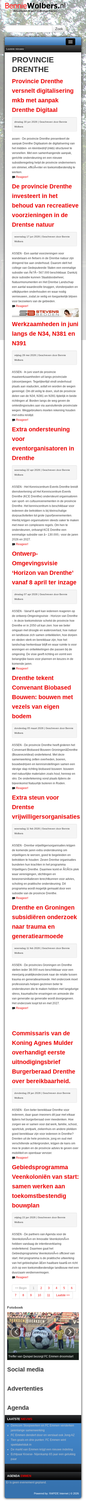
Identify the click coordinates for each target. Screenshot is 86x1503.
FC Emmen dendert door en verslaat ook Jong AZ (43, 1435)
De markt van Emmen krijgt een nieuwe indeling (42, 1449)
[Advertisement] (49, 1017)
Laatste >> (63, 1295)
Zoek (59, 28)
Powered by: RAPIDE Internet (51, 1493)
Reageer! (22, 177)
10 (39, 1295)
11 (48, 1295)
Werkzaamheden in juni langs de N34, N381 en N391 (45, 333)
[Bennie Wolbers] (43, 8)
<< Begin (21, 1288)
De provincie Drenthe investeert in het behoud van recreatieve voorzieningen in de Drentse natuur (45, 205)
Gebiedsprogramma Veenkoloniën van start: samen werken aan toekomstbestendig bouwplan (45, 1186)
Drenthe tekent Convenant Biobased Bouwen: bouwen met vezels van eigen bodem (42, 697)
